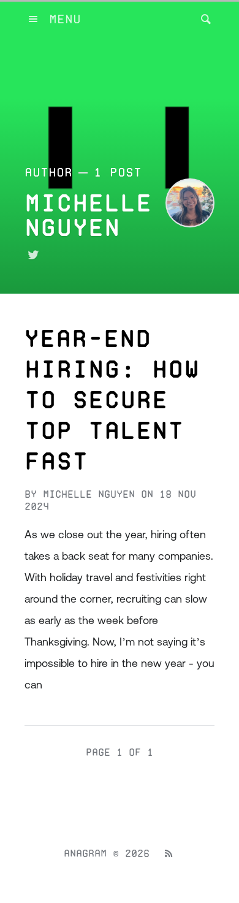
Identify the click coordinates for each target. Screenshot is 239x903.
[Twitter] (33, 255)
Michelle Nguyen (89, 494)
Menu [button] (65, 19)
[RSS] (168, 854)
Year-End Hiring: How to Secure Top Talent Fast (112, 399)
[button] (202, 19)
